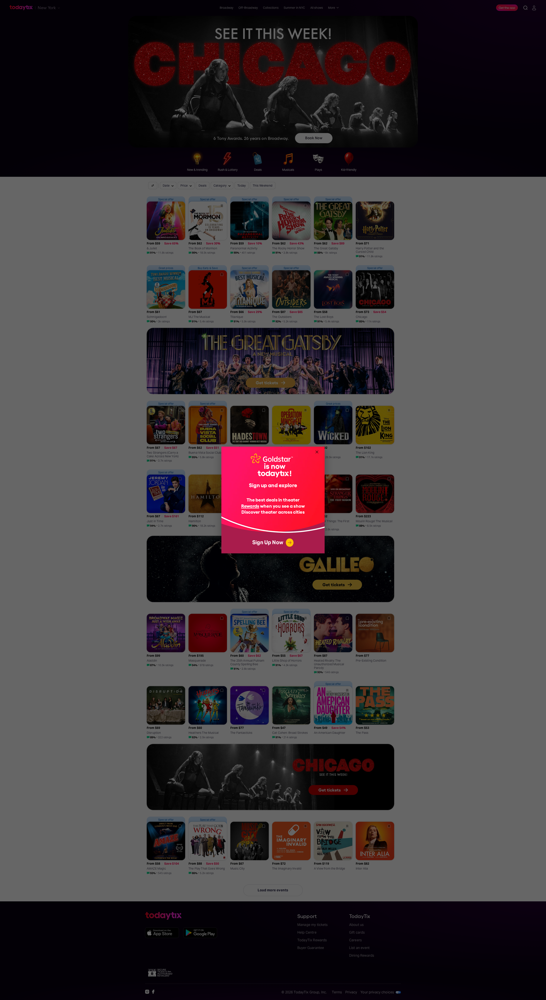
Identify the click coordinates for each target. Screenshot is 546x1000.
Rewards (250, 506)
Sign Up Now (267, 542)
